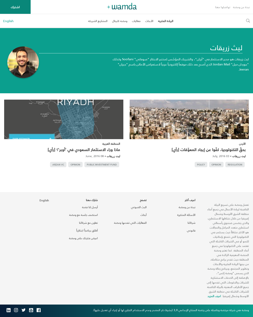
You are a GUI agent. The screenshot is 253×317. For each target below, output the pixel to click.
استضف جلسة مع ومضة (83, 214)
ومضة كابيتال (119, 21)
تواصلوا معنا (222, 7)
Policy (201, 164)
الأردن (242, 143)
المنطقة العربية (111, 143)
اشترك (15, 7)
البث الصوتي (139, 207)
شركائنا (191, 222)
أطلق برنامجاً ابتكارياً (87, 230)
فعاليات (136, 21)
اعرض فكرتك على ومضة (83, 238)
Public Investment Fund (102, 164)
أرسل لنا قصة (90, 207)
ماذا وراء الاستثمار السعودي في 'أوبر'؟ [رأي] (84, 149)
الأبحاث (149, 21)
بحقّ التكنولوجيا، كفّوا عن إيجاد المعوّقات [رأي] (209, 149)
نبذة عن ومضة (241, 7)
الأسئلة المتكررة (186, 214)
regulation (235, 164)
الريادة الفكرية (165, 21)
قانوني (191, 230)
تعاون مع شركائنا (88, 222)
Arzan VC (58, 164)
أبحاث (144, 214)
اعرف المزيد (214, 296)
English (8, 21)
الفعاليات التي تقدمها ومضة (130, 222)
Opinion (216, 164)
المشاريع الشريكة (98, 21)
